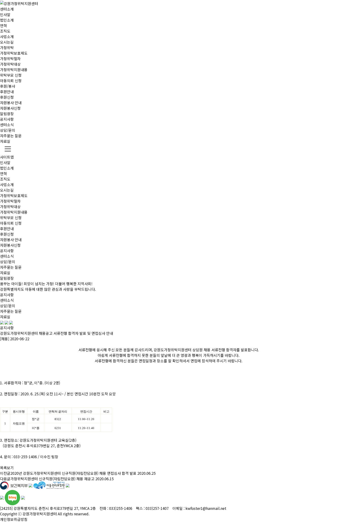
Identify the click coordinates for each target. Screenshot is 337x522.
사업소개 (7, 36)
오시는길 (7, 42)
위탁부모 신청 (11, 75)
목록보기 (7, 467)
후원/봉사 (7, 86)
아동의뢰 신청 (11, 80)
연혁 (3, 25)
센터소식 (7, 124)
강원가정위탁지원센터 (39, 513)
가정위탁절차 (10, 58)
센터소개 (7, 9)
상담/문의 (7, 130)
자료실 (5, 141)
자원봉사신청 (10, 108)
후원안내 (7, 91)
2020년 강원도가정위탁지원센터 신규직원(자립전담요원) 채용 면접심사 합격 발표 (73, 473)
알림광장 (7, 113)
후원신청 (7, 97)
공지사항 (7, 119)
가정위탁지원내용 (14, 69)
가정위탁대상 (10, 64)
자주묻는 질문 (11, 135)
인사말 (5, 14)
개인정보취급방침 (14, 519)
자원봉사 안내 (11, 102)
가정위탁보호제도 (14, 53)
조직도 (5, 31)
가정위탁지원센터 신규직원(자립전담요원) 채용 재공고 (52, 478)
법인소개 (7, 20)
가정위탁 (7, 47)
